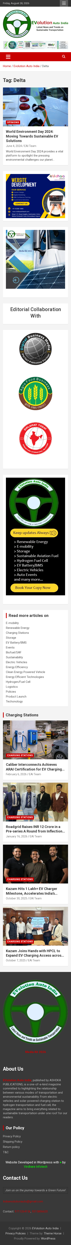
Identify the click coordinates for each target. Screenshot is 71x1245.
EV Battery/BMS (16, 642)
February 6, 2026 (16, 774)
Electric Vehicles (16, 662)
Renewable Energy (17, 628)
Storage (11, 637)
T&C (6, 1152)
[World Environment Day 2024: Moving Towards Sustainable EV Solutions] (35, 107)
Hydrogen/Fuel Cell (18, 682)
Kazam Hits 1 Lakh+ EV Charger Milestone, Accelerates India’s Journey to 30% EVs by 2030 (31, 893)
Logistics (12, 687)
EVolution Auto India (45, 1228)
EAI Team (30, 146)
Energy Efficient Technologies (25, 677)
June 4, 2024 (14, 146)
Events (10, 647)
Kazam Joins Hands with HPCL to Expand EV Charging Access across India (34, 955)
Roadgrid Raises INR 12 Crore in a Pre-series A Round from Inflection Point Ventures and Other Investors (34, 831)
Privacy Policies (16, 1233)
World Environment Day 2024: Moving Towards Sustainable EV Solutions (32, 136)
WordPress (48, 1238)
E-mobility (12, 623)
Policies (11, 691)
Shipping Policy (12, 1141)
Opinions (13, 122)
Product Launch (16, 696)
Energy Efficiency (17, 667)
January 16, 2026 (16, 836)
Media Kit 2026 (35, 1052)
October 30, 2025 (16, 898)
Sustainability (14, 657)
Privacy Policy (12, 1136)
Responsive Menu (64, 3)
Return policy (11, 1147)
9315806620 (40, 1211)
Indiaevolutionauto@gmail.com (23, 1201)
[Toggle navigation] (8, 56)
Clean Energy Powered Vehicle (25, 672)
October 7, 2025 (16, 960)
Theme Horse (53, 1233)
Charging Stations (17, 633)
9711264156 (23, 1211)
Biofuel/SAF (13, 652)
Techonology (14, 701)
